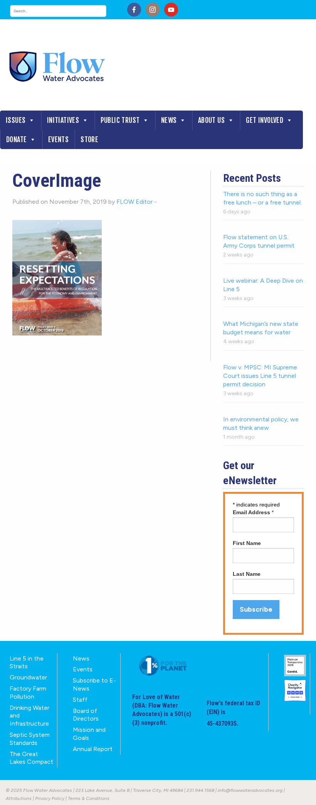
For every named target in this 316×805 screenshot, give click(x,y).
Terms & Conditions (88, 798)
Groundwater (28, 677)
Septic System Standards (30, 738)
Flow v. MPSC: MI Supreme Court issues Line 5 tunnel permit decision (260, 376)
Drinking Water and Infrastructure (29, 716)
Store (89, 139)
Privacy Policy (49, 798)
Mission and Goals (89, 733)
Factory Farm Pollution (28, 692)
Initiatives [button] (63, 120)
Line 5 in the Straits (27, 662)
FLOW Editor (134, 201)
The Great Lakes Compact (31, 758)
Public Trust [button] (120, 120)
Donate (16, 139)
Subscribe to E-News (94, 684)
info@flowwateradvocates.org (250, 790)
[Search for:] (66, 11)
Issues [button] (15, 120)
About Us (211, 120)
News (169, 120)
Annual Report (93, 749)
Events (58, 139)
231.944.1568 (200, 790)
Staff (80, 699)
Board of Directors (86, 715)
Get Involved (264, 120)
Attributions (19, 798)
